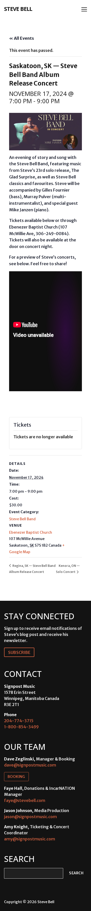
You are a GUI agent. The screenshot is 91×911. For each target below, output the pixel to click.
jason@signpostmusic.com (30, 816)
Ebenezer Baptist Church (30, 532)
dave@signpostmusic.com (30, 765)
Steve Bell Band (22, 519)
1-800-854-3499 (21, 726)
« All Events (21, 38)
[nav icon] (84, 9)
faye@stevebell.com (24, 800)
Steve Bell (18, 8)
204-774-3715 (18, 720)
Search (76, 873)
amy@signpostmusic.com (29, 838)
